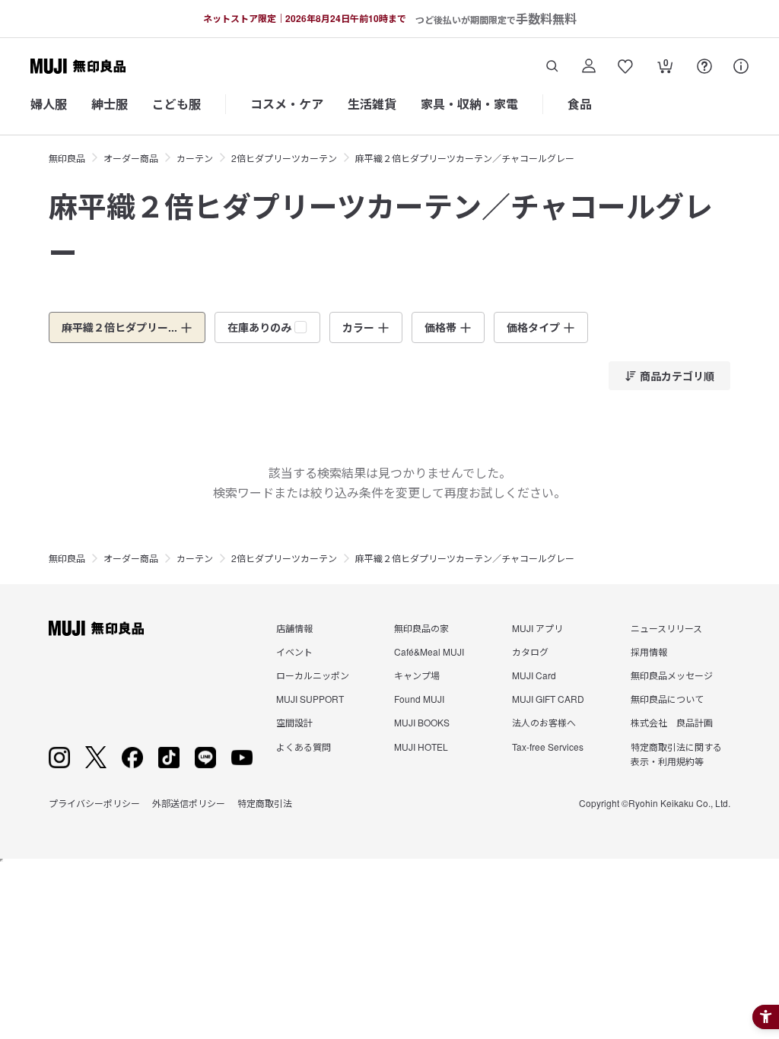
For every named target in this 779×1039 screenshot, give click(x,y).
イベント (294, 651)
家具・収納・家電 (469, 104)
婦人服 (48, 104)
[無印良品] (96, 628)
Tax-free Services (547, 746)
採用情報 (649, 651)
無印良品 (67, 157)
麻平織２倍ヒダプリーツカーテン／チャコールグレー (464, 157)
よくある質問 (303, 746)
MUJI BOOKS (422, 722)
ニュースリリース (666, 627)
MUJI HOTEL (421, 746)
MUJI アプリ (537, 627)
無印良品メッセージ (672, 675)
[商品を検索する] (552, 66)
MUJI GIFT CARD (548, 698)
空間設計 (294, 722)
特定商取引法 (264, 802)
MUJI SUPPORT (310, 698)
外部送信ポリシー (188, 802)
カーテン (194, 157)
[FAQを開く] (704, 66)
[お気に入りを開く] (625, 66)
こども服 (176, 104)
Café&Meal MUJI (429, 651)
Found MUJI (419, 698)
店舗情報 (294, 627)
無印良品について (667, 698)
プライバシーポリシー (94, 802)
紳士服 (109, 104)
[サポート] (741, 66)
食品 (580, 104)
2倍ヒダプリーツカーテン (284, 157)
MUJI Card (534, 675)
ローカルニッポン (312, 675)
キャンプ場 (417, 675)
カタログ (530, 651)
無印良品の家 (421, 627)
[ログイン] (589, 66)
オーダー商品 (130, 157)
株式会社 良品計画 (672, 722)
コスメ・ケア (286, 104)
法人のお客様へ (544, 722)
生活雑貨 (372, 104)
